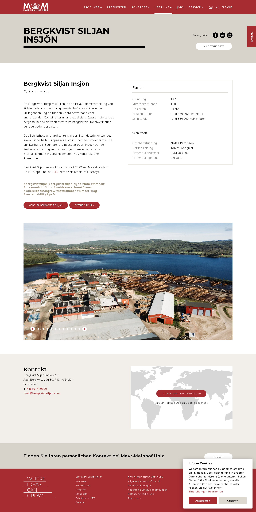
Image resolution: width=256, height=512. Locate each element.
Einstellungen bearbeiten (206, 491)
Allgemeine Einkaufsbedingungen (148, 489)
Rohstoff (139, 7)
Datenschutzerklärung (141, 493)
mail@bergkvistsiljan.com (42, 393)
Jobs (180, 7)
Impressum (134, 498)
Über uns (161, 7)
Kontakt (251, 37)
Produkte (92, 7)
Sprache (227, 7)
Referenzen (116, 7)
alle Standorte (213, 46)
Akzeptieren (202, 500)
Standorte (81, 493)
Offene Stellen (84, 205)
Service (195, 7)
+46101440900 (36, 389)
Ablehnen (232, 500)
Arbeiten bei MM (85, 498)
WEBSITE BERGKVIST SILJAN (46, 205)
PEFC (55, 172)
